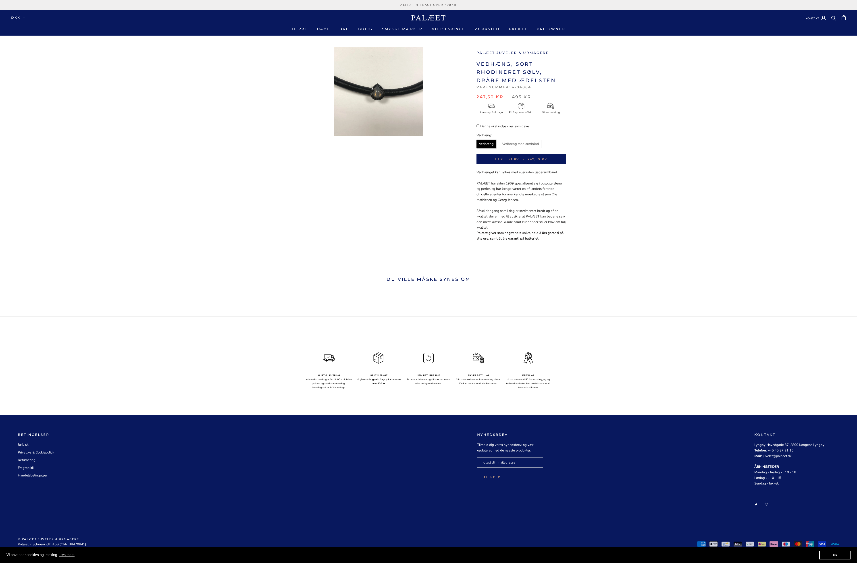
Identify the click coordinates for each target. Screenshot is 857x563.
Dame (323, 29)
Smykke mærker (402, 29)
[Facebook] (756, 504)
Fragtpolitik (26, 468)
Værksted (486, 29)
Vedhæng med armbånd (520, 144)
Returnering (26, 460)
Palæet (518, 29)
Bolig (365, 29)
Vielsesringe (448, 29)
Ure (344, 29)
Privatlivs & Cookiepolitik (36, 452)
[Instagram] (766, 504)
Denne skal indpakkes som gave (504, 126)
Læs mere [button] (67, 555)
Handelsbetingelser (32, 475)
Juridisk (23, 444)
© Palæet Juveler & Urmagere (48, 539)
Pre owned (551, 29)
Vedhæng (486, 144)
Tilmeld (492, 477)
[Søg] (833, 17)
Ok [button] (835, 555)
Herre (300, 29)
